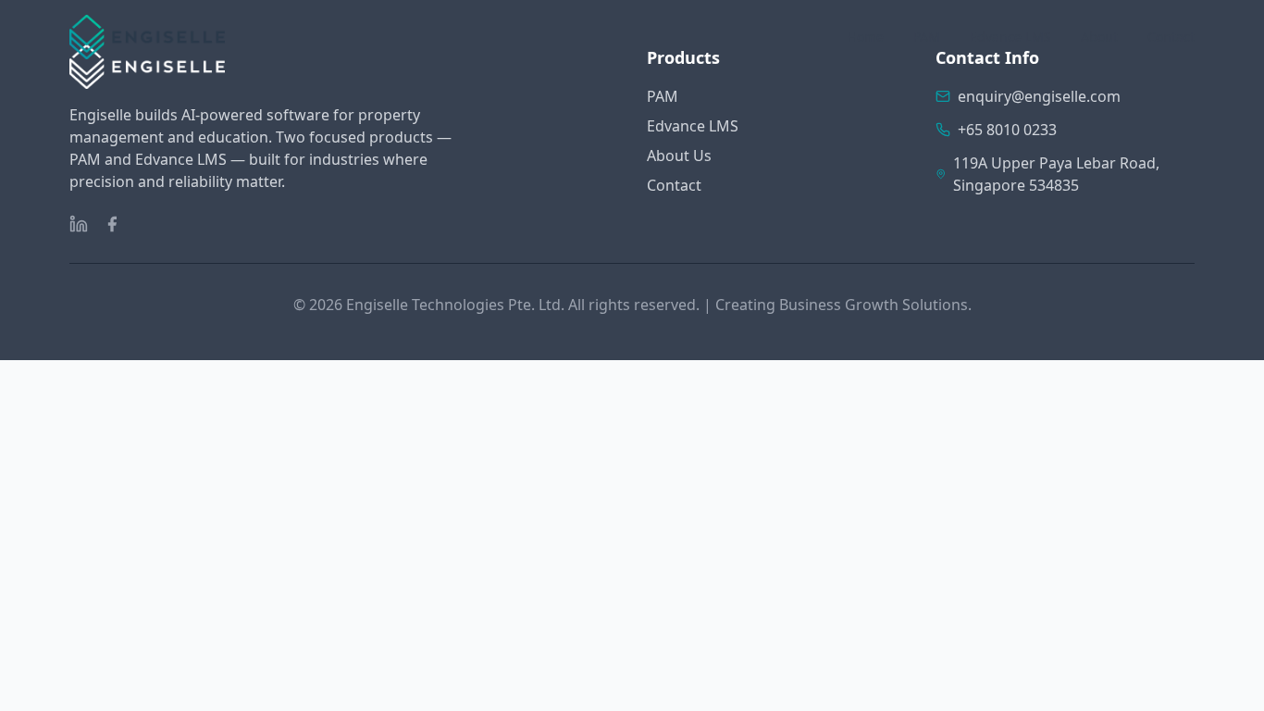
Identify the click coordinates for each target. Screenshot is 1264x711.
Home (866, 36)
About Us (679, 155)
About (1099, 36)
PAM (926, 36)
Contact (1171, 36)
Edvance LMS (1010, 36)
